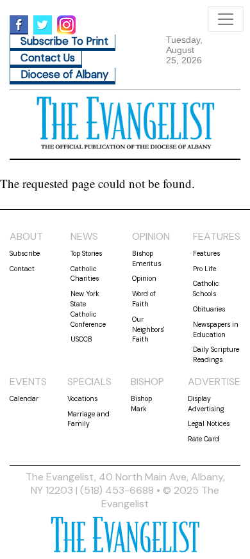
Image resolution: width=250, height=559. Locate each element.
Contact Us (48, 58)
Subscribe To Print (64, 41)
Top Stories (86, 253)
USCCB (81, 339)
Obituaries (209, 308)
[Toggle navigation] (226, 19)
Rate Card (203, 438)
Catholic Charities (85, 273)
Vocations (82, 398)
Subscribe (25, 253)
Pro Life (204, 268)
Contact (22, 268)
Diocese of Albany (64, 74)
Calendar (24, 398)
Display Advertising (206, 403)
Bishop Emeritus (146, 258)
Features (206, 253)
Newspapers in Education (215, 329)
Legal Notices (208, 423)
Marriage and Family (88, 419)
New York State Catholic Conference (88, 308)
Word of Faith (144, 298)
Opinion (144, 278)
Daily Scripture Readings (216, 354)
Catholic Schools (206, 288)
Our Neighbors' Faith (148, 329)
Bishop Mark (141, 403)
